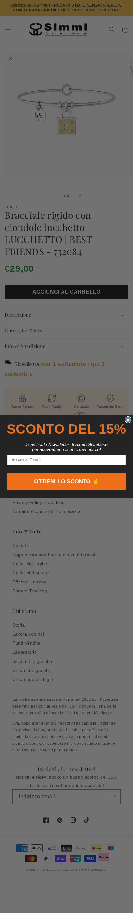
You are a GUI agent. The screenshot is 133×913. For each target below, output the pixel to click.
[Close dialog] (128, 420)
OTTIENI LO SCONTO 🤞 (66, 481)
